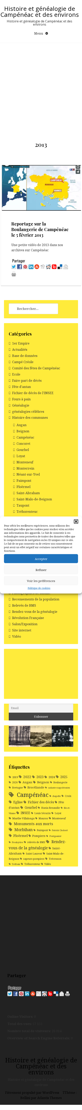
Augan (21, 425)
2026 (15, 782)
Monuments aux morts (33, 823)
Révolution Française (28, 618)
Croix (68, 796)
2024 (52, 777)
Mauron (43, 818)
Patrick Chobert (60, 830)
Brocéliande (35, 787)
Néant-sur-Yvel (28, 474)
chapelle (56, 796)
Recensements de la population (35, 599)
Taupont (23, 505)
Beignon (23, 431)
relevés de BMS (36, 842)
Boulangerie (60, 782)
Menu (39, 33)
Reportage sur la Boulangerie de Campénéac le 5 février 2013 (39, 229)
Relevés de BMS (24, 605)
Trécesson (55, 859)
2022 (27, 776)
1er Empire (20, 343)
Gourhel (23, 450)
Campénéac (25, 437)
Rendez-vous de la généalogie (34, 611)
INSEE (25, 813)
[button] (76, 522)
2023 (40, 777)
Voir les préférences (41, 581)
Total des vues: (20, 1024)
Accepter (41, 559)
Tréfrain (16, 864)
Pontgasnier (55, 836)
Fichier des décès (41, 802)
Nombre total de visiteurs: (29, 1031)
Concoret (23, 443)
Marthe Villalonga (23, 818)
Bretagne (17, 787)
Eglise (18, 802)
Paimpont (24, 480)
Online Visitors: (20, 1016)
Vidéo (16, 636)
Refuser (41, 570)
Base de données (24, 356)
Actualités (19, 349)
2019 (15, 777)
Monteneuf (25, 462)
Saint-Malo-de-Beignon (34, 499)
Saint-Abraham (28, 493)
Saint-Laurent (34, 853)
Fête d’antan (21, 387)
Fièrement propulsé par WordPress (32, 1092)
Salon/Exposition (24, 624)
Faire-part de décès (27, 380)
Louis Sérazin (42, 813)
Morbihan (23, 829)
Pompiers (38, 836)
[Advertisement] (41, 86)
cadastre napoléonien (59, 787)
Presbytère (17, 842)
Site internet (21, 630)
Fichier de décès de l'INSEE (33, 393)
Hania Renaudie (50, 807)
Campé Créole (22, 362)
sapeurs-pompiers (33, 859)
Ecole (16, 374)
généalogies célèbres (28, 411)
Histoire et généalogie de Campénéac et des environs (39, 11)
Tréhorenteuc (27, 511)
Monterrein (25, 468)
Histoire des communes (30, 417)
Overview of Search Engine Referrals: (39, 1038)
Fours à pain (21, 399)
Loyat (21, 456)
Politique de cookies (39, 588)
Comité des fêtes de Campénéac (36, 368)
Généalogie (20, 405)
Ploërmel (23, 487)
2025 (63, 776)
